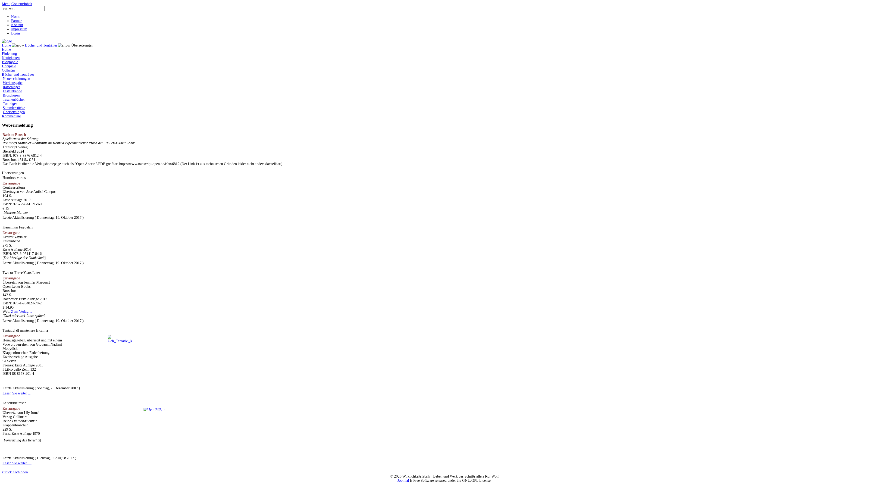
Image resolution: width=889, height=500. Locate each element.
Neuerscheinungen (16, 79)
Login (15, 33)
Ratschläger (11, 87)
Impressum (19, 29)
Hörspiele (9, 66)
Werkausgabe (12, 83)
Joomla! (403, 480)
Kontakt (17, 25)
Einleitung (9, 54)
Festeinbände (12, 91)
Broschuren (11, 95)
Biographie (10, 62)
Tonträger (10, 104)
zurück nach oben (15, 472)
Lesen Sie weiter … (17, 393)
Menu (6, 4)
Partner (16, 21)
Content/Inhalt (21, 4)
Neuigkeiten (11, 58)
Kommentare (11, 116)
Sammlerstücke (14, 108)
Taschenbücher (14, 99)
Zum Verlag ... (21, 311)
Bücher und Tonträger (41, 45)
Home (15, 17)
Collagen (8, 70)
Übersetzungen (14, 112)
